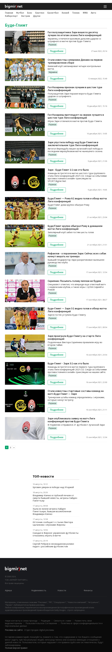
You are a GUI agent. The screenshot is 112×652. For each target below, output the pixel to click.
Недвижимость (38, 590)
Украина (53, 72)
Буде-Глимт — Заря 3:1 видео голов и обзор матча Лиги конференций (77, 310)
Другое (36, 15)
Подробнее (56, 51)
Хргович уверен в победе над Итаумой (53, 487)
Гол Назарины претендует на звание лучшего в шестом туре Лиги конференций (76, 116)
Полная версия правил (16, 647)
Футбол (20, 12)
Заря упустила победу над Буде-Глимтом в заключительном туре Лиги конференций (73, 144)
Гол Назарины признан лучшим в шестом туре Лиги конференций (75, 89)
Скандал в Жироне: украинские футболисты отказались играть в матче (55, 534)
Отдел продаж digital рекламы (39, 630)
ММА (85, 12)
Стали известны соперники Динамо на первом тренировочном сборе (75, 61)
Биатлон (39, 12)
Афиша (8, 590)
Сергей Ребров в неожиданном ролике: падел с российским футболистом (53, 545)
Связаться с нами (62, 620)
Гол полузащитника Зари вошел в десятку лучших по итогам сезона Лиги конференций (74, 34)
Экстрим (25, 15)
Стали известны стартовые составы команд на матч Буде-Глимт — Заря (76, 392)
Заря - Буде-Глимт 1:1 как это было (68, 169)
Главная (9, 12)
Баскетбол (52, 12)
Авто (93, 12)
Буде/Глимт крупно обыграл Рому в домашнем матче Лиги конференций (75, 227)
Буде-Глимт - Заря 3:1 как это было (68, 363)
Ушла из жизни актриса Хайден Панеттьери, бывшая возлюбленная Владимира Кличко (52, 511)
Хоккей (65, 12)
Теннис (76, 12)
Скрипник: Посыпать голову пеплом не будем (74, 281)
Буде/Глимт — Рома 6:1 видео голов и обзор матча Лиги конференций (77, 200)
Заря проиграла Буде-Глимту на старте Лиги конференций (74, 337)
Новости (61, 590)
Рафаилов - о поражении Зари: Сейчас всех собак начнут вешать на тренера (77, 255)
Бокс (29, 12)
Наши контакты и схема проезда (21, 620)
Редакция (45, 620)
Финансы (88, 590)
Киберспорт (11, 15)
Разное (52, 44)
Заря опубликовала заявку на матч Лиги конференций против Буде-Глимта (71, 420)
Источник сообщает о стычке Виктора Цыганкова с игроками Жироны (53, 523)
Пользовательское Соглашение (41, 623)
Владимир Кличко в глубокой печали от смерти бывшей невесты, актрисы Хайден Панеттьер (55, 498)
